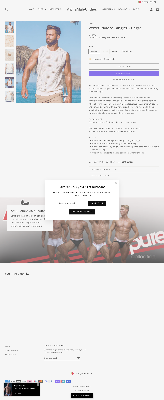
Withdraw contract (82, 395)
